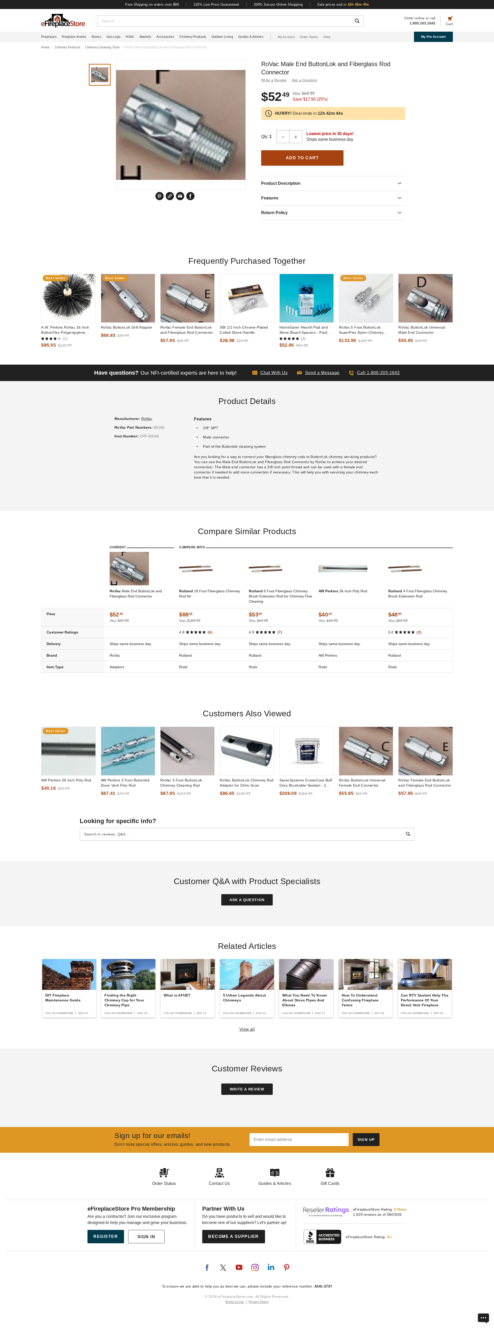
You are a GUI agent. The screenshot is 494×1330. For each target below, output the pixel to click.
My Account (286, 37)
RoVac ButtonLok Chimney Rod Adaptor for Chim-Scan (247, 782)
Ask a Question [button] (304, 80)
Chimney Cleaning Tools (102, 47)
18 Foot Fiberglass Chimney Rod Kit (209, 593)
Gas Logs (113, 37)
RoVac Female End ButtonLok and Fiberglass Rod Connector (186, 329)
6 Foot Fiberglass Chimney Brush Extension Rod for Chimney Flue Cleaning (280, 596)
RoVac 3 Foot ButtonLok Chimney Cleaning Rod (181, 782)
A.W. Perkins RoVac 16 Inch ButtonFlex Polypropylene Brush (65, 330)
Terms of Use (234, 1302)
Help (326, 37)
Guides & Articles (250, 37)
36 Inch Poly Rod (343, 591)
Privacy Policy (259, 1302)
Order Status (309, 37)
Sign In (146, 1237)
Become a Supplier (233, 1236)
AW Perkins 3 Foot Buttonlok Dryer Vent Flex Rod (125, 782)
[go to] (68, 298)
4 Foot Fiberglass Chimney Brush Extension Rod (417, 593)
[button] (318, 372)
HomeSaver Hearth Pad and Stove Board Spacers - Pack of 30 (305, 330)
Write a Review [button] (274, 80)
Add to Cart (302, 158)
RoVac (146, 419)
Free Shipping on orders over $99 (152, 4)
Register (105, 1236)
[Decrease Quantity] (283, 136)
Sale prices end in (343, 4)
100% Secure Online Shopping (278, 4)
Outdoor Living (222, 37)
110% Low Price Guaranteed (216, 4)
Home (45, 47)
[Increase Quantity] (295, 136)
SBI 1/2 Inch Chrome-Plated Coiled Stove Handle (244, 329)
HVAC (130, 37)
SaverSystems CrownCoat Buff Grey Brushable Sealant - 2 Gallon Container (305, 783)
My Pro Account (433, 37)
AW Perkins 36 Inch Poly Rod (66, 780)
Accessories (165, 37)
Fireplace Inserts (74, 37)
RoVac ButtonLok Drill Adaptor (127, 327)
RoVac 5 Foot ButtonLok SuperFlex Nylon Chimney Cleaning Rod (361, 330)
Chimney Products (192, 37)
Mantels (145, 37)
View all (247, 1029)
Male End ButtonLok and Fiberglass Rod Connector (136, 593)
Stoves (96, 37)
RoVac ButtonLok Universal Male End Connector (421, 329)
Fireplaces (49, 37)
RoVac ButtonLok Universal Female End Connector (362, 782)
